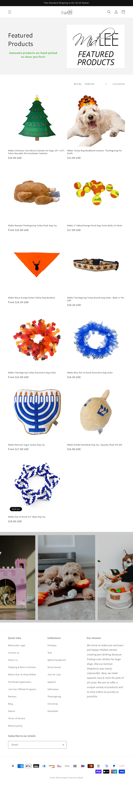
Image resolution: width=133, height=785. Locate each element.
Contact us (13, 652)
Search (11, 711)
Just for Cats (54, 674)
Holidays (52, 645)
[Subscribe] (62, 745)
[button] (9, 12)
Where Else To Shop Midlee (22, 674)
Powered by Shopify (75, 778)
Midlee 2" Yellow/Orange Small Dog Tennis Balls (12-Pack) (94, 225)
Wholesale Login (16, 645)
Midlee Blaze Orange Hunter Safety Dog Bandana (31, 297)
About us (13, 659)
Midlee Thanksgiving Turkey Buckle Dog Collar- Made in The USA (95, 299)
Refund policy (15, 725)
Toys (50, 652)
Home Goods (54, 667)
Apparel (52, 681)
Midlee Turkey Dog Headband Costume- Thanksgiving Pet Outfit (94, 152)
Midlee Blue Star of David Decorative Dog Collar (90, 372)
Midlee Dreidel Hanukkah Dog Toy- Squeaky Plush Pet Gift (94, 445)
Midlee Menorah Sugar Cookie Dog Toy (26, 445)
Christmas (53, 703)
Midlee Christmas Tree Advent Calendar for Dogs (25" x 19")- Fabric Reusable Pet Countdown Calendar (36, 152)
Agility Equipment (57, 659)
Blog (10, 703)
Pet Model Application (19, 681)
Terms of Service (16, 718)
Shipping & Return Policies (22, 667)
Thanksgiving (54, 696)
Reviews (12, 696)
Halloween (53, 689)
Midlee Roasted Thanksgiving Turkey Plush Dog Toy (32, 225)
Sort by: (78, 83)
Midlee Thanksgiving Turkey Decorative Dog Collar (32, 372)
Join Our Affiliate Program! (22, 689)
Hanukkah (53, 711)
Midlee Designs (61, 778)
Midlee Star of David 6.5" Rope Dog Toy (26, 517)
